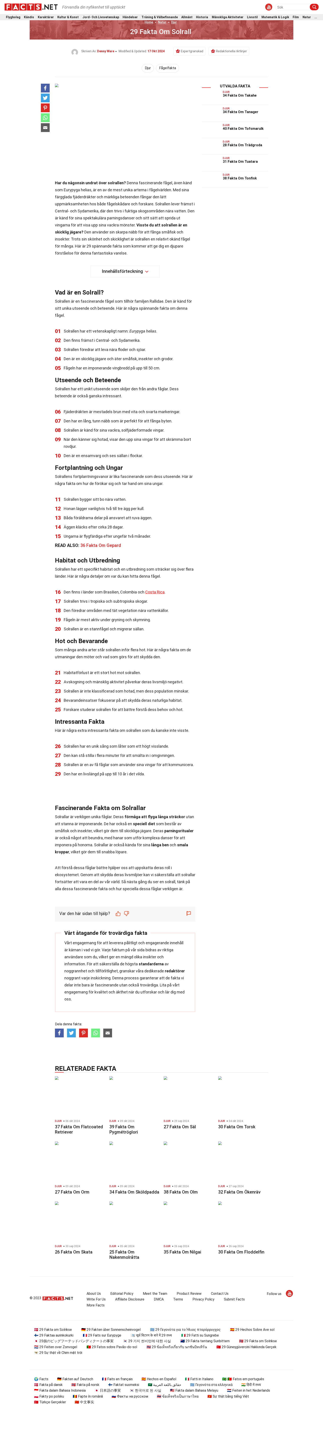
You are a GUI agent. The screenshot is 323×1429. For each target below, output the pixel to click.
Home (149, 22)
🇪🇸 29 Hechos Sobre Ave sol (252, 1330)
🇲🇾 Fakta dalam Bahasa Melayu (194, 1390)
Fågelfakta (167, 68)
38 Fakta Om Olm (181, 1192)
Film (296, 17)
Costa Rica (155, 592)
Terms (178, 1299)
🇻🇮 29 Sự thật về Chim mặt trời (58, 1353)
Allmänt (186, 17)
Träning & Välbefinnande (160, 17)
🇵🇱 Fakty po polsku (49, 1396)
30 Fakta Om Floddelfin (241, 1252)
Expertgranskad (192, 51)
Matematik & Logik (275, 17)
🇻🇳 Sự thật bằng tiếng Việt (228, 1396)
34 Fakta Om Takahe (240, 95)
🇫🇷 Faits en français (117, 1379)
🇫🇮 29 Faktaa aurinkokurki (53, 1335)
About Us (94, 1294)
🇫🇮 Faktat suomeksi (123, 1385)
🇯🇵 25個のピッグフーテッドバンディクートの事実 (74, 1341)
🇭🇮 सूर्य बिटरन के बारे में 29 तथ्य (151, 1335)
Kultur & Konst (68, 17)
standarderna (151, 964)
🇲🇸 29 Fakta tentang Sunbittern (205, 1341)
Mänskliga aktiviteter (227, 17)
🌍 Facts (41, 1379)
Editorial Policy (121, 1294)
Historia (202, 17)
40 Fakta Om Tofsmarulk (243, 129)
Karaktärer (46, 17)
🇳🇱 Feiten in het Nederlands (248, 1390)
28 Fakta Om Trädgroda (242, 145)
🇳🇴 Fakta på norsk (85, 1385)
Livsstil (252, 17)
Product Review (189, 1294)
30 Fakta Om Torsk (236, 1126)
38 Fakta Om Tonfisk (240, 178)
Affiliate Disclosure (129, 1299)
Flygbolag (13, 17)
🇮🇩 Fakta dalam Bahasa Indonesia (60, 1390)
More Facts (96, 1305)
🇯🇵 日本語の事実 (107, 1390)
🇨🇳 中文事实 (84, 1402)
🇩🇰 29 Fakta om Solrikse (53, 1330)
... (315, 17)
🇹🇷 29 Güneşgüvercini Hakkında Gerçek (246, 1347)
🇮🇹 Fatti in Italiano (199, 1379)
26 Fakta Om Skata (74, 1252)
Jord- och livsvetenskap (100, 17)
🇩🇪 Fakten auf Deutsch (75, 1379)
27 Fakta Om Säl (180, 1126)
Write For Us (96, 1299)
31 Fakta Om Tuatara (240, 161)
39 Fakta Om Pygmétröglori (123, 1129)
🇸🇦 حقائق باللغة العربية (164, 1385)
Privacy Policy (203, 1299)
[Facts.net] (31, 7)
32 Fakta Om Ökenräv (239, 1192)
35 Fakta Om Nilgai (182, 1252)
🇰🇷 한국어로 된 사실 (145, 1390)
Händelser (130, 17)
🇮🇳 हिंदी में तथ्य (251, 1385)
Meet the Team (155, 1294)
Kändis (29, 17)
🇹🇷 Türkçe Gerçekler (50, 1402)
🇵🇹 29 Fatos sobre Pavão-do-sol (112, 1347)
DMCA (159, 1299)
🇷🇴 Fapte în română (88, 1396)
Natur (307, 17)
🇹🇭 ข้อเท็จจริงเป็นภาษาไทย (178, 1396)
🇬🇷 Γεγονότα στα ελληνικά (211, 1385)
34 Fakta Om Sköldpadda (134, 1192)
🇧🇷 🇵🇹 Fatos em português (243, 1379)
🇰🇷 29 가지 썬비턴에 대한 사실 (147, 1341)
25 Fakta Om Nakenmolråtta (124, 1254)
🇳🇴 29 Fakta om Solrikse (258, 1341)
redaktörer (175, 971)
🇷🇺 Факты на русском (130, 1396)
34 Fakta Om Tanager (240, 112)
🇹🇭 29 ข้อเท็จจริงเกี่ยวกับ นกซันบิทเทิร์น (177, 1347)
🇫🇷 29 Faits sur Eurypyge (102, 1335)
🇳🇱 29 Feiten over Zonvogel (55, 1347)
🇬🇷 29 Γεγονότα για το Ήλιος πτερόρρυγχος (185, 1330)
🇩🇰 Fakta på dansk (48, 1385)
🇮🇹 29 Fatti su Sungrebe (200, 1335)
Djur (174, 22)
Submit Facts (234, 1299)
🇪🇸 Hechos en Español (159, 1379)
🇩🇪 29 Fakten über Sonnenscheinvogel (111, 1330)
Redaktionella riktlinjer (231, 51)
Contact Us (220, 1294)
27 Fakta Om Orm (72, 1192)
